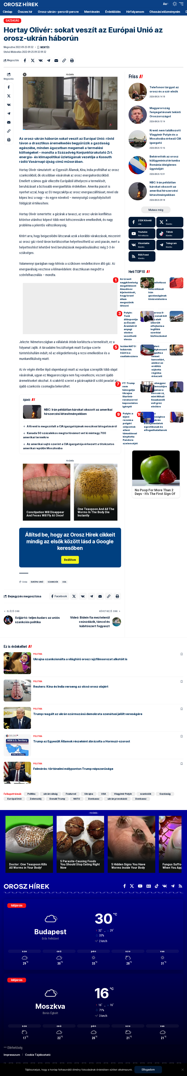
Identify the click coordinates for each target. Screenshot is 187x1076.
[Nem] (182, 1069)
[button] (158, 4)
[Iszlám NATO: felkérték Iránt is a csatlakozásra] (147, 350)
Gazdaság (12, 20)
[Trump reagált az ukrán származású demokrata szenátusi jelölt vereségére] (17, 718)
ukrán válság (50, 793)
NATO (76, 798)
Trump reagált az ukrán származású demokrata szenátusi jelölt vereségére (87, 714)
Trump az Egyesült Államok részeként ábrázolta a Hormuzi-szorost (81, 741)
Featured (71, 793)
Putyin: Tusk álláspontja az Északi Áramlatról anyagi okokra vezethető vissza (131, 326)
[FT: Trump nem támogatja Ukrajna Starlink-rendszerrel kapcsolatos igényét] (147, 386)
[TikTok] (156, 886)
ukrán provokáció (117, 798)
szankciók (53, 582)
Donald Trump (57, 798)
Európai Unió (37, 582)
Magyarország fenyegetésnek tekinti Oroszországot (165, 112)
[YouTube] (140, 886)
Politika (37, 654)
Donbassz (93, 798)
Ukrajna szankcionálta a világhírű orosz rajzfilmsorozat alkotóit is (80, 659)
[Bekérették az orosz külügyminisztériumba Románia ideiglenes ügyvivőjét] (138, 165)
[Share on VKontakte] (40, 60)
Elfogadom (148, 1069)
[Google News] (149, 886)
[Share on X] (32, 60)
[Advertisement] (70, 308)
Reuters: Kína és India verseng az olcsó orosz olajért (70, 686)
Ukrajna (88, 793)
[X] (169, 222)
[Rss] (180, 886)
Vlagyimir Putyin (123, 793)
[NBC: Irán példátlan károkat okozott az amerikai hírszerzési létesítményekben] (32, 412)
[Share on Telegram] (48, 60)
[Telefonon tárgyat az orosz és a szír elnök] (138, 92)
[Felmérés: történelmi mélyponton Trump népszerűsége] (17, 773)
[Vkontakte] (142, 245)
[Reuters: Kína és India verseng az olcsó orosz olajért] (17, 691)
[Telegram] (169, 245)
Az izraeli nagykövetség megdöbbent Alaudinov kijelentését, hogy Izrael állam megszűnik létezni (129, 292)
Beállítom (70, 560)
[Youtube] (142, 233)
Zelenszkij (35, 798)
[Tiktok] (169, 233)
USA (64, 582)
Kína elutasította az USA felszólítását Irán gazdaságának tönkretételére (157, 288)
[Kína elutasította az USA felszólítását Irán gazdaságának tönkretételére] (176, 282)
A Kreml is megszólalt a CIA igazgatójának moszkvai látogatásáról (72, 426)
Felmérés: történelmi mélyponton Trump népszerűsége (73, 769)
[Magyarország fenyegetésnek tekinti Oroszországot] (138, 115)
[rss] (142, 256)
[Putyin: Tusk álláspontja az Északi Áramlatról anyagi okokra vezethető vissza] (147, 316)
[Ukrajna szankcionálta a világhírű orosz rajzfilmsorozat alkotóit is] (17, 663)
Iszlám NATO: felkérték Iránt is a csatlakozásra (129, 351)
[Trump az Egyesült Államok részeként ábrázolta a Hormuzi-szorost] (17, 745)
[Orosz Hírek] (21, 4)
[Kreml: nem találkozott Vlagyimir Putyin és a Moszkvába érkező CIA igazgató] (138, 139)
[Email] (56, 60)
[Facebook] (142, 222)
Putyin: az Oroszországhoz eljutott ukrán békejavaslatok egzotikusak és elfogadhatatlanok (155, 421)
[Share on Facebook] (24, 60)
